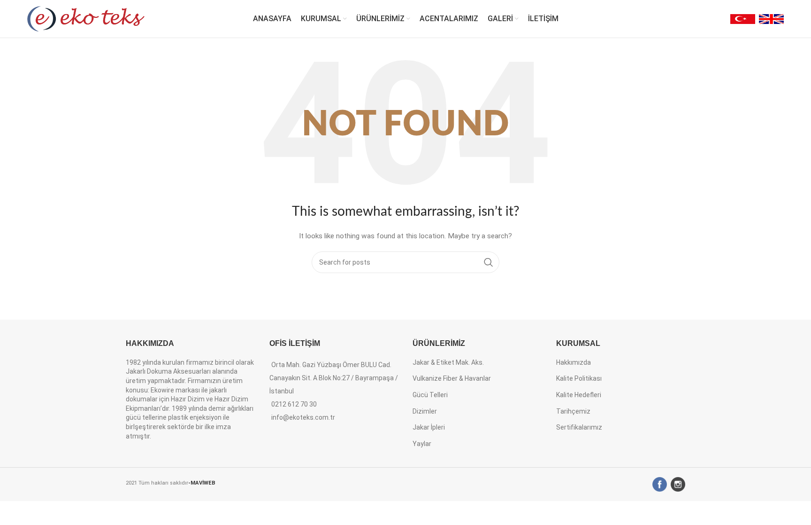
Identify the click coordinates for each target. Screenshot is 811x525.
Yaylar (422, 443)
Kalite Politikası (579, 378)
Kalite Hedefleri (578, 395)
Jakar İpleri (429, 427)
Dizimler (425, 411)
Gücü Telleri (430, 395)
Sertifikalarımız (579, 427)
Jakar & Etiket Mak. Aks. (448, 362)
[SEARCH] (488, 262)
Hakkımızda (573, 362)
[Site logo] (86, 18)
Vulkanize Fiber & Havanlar (452, 378)
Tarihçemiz (573, 411)
